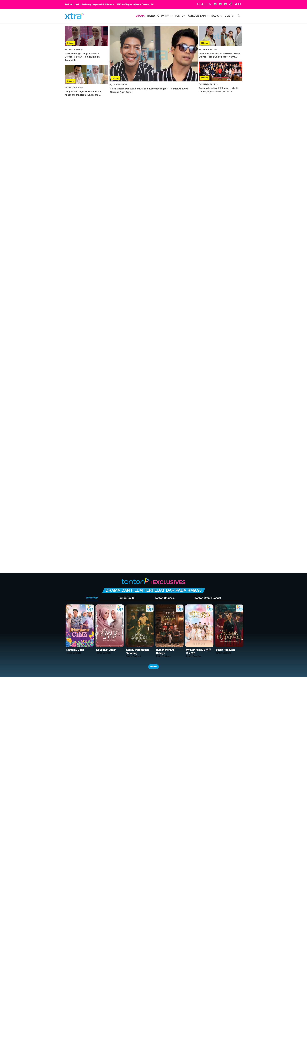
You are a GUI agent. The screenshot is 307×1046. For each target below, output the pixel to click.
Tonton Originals (165, 598)
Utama (140, 15)
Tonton (180, 15)
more (153, 666)
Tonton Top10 (126, 598)
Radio (215, 15)
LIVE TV (229, 15)
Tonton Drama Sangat (208, 598)
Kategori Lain (197, 15)
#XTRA (165, 15)
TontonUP (92, 598)
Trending (153, 15)
